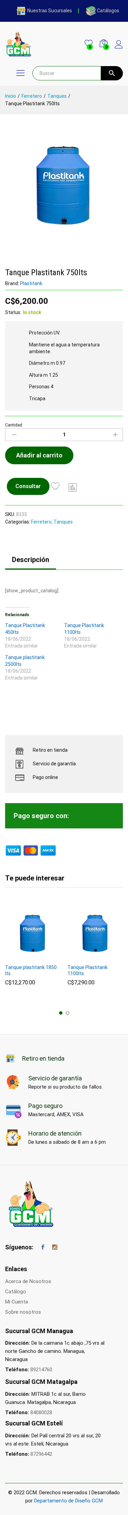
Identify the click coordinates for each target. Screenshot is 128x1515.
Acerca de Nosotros (28, 1281)
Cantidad (13, 425)
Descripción (30, 559)
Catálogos (108, 10)
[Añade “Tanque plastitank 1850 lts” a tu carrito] (24, 956)
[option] (33, 948)
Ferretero (41, 522)
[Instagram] (55, 1248)
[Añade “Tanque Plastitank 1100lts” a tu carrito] (87, 956)
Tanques (63, 522)
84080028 (41, 1412)
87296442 (41, 1454)
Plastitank (31, 283)
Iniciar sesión (119, 48)
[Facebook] (43, 1248)
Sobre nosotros (23, 1312)
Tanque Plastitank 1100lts (88, 970)
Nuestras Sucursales (49, 10)
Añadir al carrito (39, 455)
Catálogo (15, 1291)
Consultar (28, 486)
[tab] (30, 562)
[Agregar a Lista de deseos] (56, 486)
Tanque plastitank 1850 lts (31, 970)
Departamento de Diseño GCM (68, 1501)
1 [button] (60, 1013)
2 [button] (67, 1013)
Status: (13, 312)
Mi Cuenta (16, 1302)
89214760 (41, 1369)
